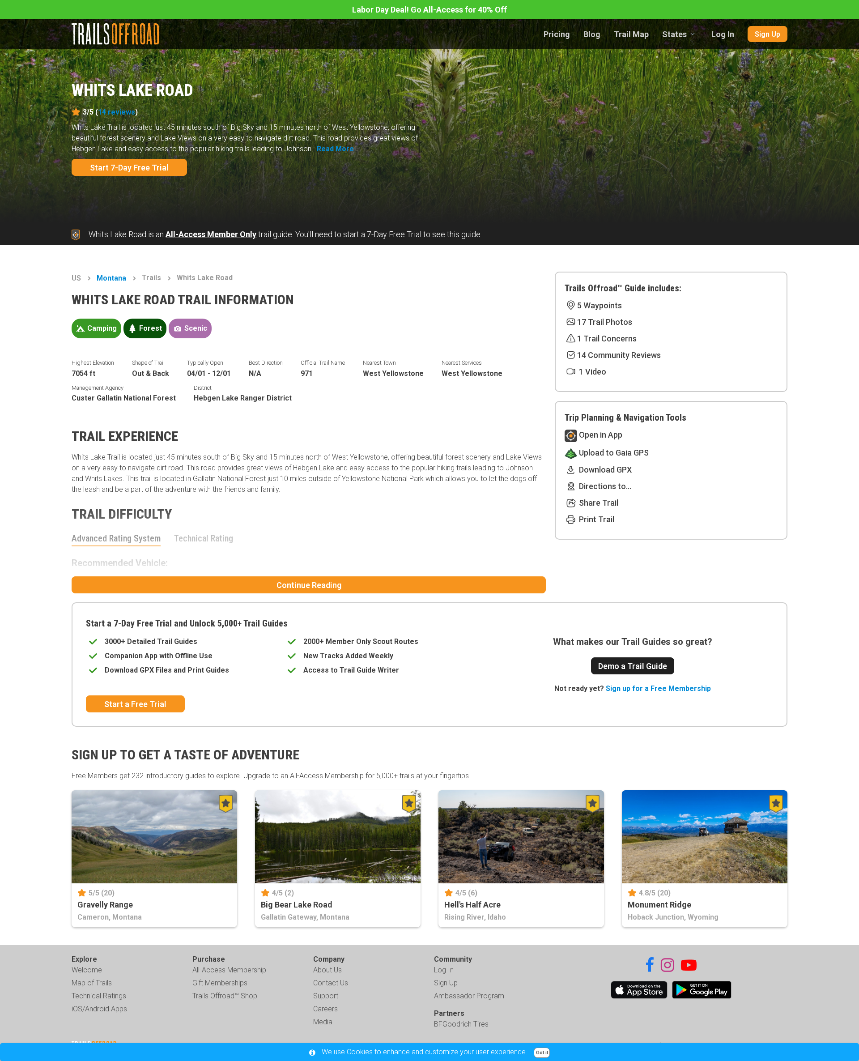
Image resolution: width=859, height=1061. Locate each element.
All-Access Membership (229, 970)
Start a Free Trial (135, 704)
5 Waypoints (599, 305)
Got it (542, 1053)
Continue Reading (308, 585)
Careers (325, 1009)
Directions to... (604, 486)
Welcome (87, 970)
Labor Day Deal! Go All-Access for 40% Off (429, 9)
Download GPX (604, 469)
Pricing (557, 34)
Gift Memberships (219, 983)
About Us (327, 970)
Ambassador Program (469, 996)
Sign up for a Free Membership (658, 688)
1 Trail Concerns (607, 338)
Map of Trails (92, 983)
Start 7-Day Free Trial (129, 167)
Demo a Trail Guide (632, 666)
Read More (335, 149)
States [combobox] (674, 34)
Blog (591, 34)
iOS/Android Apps (99, 1009)
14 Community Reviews (619, 355)
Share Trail (597, 502)
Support (325, 996)
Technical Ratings (99, 996)
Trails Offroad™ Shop (224, 996)
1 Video (591, 371)
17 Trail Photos (604, 322)
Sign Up (767, 34)
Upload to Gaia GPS (613, 452)
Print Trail (595, 519)
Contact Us (330, 983)
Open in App (599, 434)
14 (116, 112)
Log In (722, 34)
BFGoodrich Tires (461, 1024)
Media (322, 1022)
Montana (111, 278)
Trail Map (631, 34)
